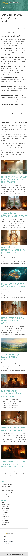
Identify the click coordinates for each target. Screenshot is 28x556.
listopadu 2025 (6, 520)
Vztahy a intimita (7, 492)
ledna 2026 (5, 516)
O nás (5, 539)
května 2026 (5, 508)
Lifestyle (5, 494)
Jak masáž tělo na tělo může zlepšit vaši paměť (13, 285)
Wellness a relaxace (7, 490)
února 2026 (5, 514)
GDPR (5, 546)
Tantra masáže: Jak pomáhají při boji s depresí (11, 357)
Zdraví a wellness (7, 486)
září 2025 (5, 524)
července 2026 (6, 504)
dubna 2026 (5, 510)
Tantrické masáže (7, 488)
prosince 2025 (6, 518)
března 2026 (5, 512)
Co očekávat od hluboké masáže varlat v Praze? (13, 428)
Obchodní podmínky (8, 541)
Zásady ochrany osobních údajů (11, 543)
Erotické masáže (7, 484)
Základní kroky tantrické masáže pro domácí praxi (12, 393)
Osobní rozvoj (6, 496)
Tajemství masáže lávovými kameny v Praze (14, 214)
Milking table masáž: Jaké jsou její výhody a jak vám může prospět (14, 179)
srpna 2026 (5, 502)
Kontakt (5, 548)
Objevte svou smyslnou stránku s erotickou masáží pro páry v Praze (13, 464)
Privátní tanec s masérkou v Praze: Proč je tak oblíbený (13, 250)
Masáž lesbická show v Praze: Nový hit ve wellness (12, 320)
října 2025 (5, 522)
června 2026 (5, 506)
